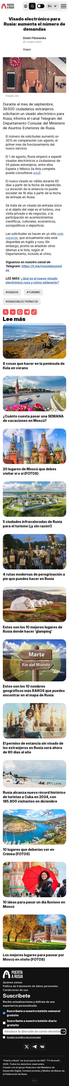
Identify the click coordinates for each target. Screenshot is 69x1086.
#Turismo (33, 292)
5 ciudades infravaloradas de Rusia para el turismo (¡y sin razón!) (32, 524)
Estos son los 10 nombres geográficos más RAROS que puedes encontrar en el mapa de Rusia (34, 690)
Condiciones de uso (15, 989)
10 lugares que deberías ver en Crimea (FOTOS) (28, 851)
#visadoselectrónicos (22, 301)
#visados (12, 292)
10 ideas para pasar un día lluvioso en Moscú (34, 904)
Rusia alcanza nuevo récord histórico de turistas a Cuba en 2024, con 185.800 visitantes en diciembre (34, 796)
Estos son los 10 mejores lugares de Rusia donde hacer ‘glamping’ (32, 629)
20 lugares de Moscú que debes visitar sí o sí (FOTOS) (29, 471)
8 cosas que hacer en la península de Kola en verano (34, 365)
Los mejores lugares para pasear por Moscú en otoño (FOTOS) (33, 957)
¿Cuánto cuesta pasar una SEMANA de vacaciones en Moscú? (33, 418)
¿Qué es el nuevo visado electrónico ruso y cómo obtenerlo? (32, 280)
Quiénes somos (12, 982)
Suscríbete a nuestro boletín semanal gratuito (33, 1013)
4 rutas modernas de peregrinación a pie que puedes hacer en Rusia (34, 576)
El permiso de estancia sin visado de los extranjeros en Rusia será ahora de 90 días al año (33, 747)
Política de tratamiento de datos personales (30, 986)
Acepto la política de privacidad (24, 1037)
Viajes (27, 49)
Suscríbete (16, 996)
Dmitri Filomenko (34, 38)
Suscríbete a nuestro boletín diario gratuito (32, 1023)
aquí (36, 173)
